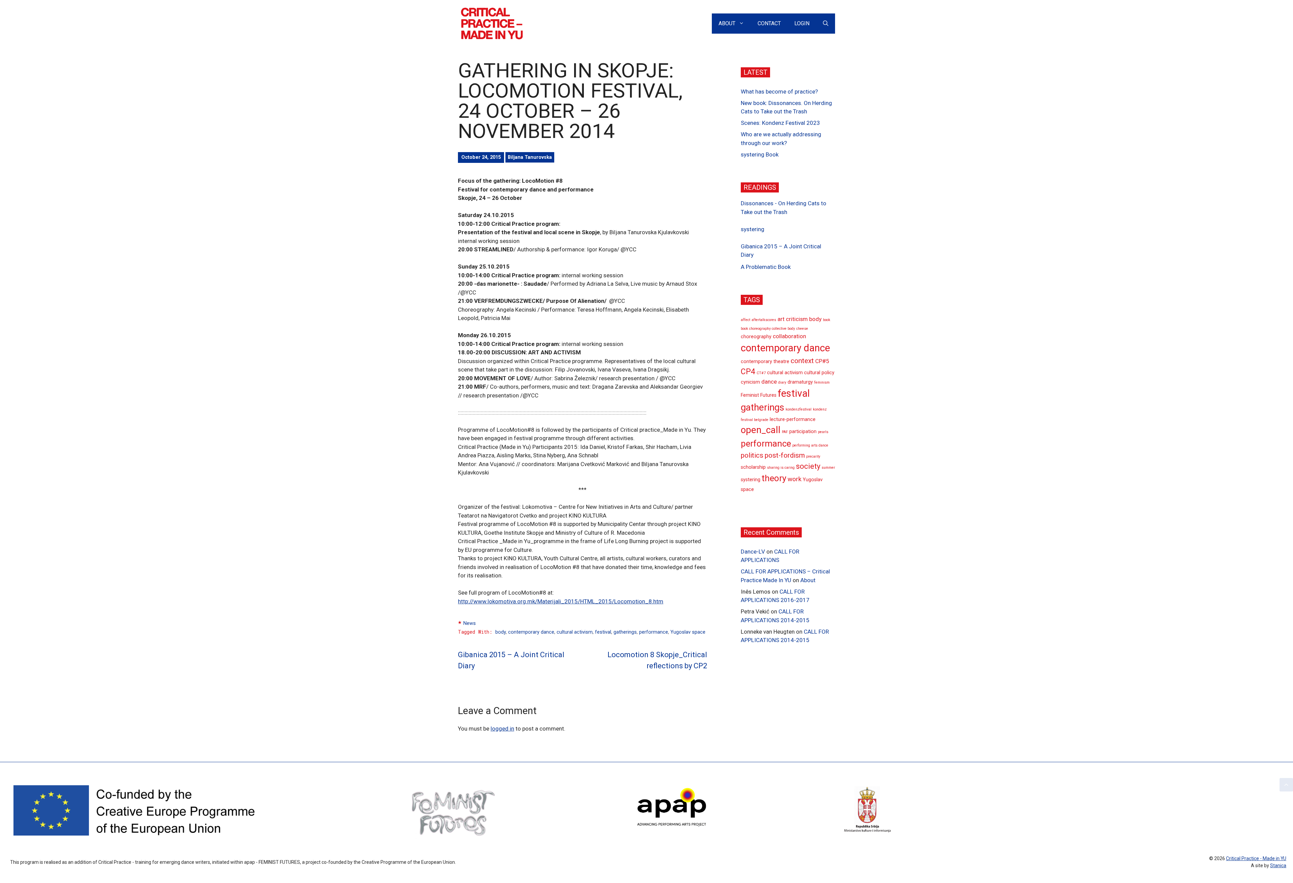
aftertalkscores (764, 320)
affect (745, 320)
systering (752, 229)
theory (774, 478)
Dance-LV (753, 551)
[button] (1286, 784)
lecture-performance (793, 419)
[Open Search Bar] (825, 23)
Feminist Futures (758, 395)
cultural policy (819, 373)
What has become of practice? (779, 91)
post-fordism (785, 455)
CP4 (748, 371)
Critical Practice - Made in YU (1256, 858)
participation (803, 431)
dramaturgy (800, 382)
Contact (769, 23)
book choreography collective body (768, 328)
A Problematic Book (766, 266)
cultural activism (575, 632)
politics (752, 455)
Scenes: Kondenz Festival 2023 (780, 123)
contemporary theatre (765, 361)
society (808, 466)
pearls (823, 432)
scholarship (753, 467)
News (469, 623)
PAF (785, 432)
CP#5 (822, 361)
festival (603, 632)
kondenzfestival (798, 409)
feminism (822, 383)
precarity (813, 456)
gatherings (625, 632)
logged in (502, 728)
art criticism (792, 319)
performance (653, 632)
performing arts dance (810, 445)
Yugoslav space (687, 632)
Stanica (1278, 865)
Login (801, 23)
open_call (761, 430)
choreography (756, 337)
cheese (802, 328)
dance (769, 382)
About (727, 23)
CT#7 (761, 373)
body (500, 632)
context (802, 361)
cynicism (750, 382)
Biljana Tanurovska (530, 157)
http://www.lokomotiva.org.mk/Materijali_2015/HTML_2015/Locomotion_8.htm (560, 601)
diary (782, 383)
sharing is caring (781, 467)
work (794, 479)
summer (828, 467)
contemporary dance (531, 632)
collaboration (789, 336)
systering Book (759, 154)
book (826, 320)
